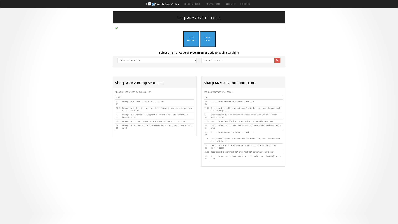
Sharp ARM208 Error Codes (199, 18)
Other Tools (214, 4)
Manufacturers (193, 4)
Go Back (246, 4)
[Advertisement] (199, 191)
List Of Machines (191, 39)
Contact (231, 4)
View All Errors (208, 39)
